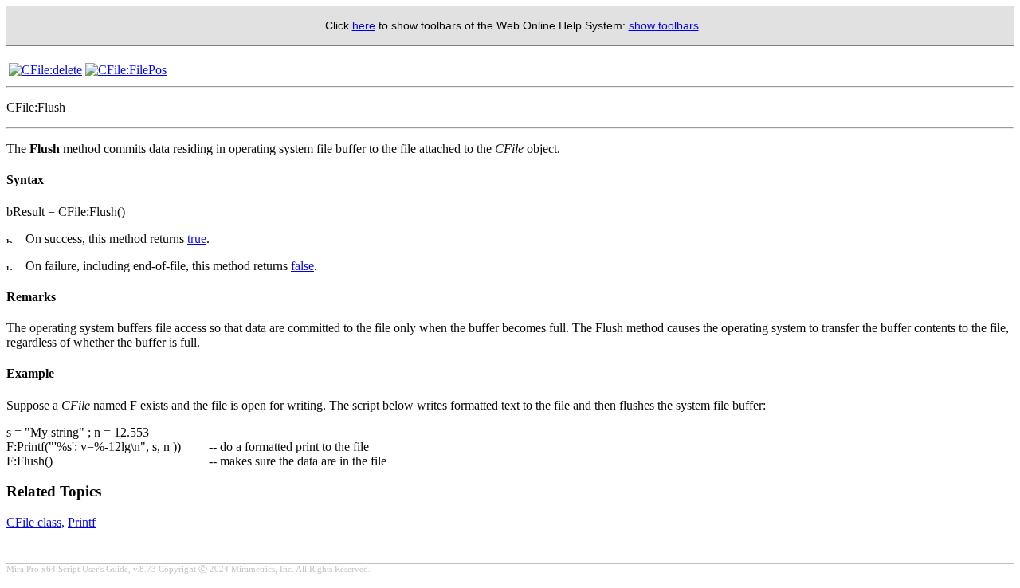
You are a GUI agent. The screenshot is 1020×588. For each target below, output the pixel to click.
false (302, 265)
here (363, 25)
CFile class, (35, 522)
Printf (82, 522)
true (196, 238)
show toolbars (664, 25)
